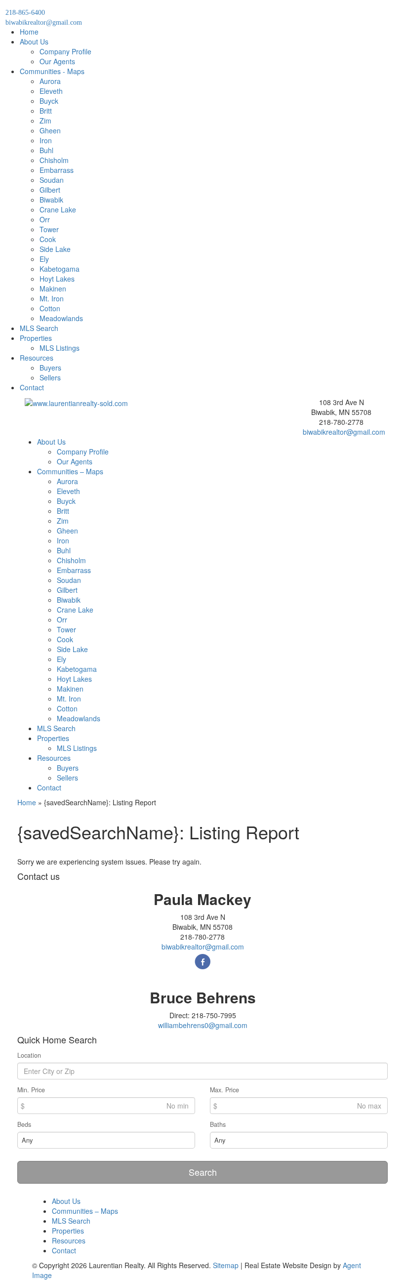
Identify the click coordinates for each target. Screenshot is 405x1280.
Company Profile (65, 51)
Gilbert (50, 190)
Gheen (50, 130)
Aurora (50, 81)
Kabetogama (60, 269)
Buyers (50, 367)
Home (29, 32)
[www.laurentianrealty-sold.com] (76, 402)
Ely (44, 259)
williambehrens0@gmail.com (202, 1025)
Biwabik (51, 200)
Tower (49, 229)
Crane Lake (58, 209)
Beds (24, 1124)
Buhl (46, 150)
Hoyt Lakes (57, 279)
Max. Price (224, 1089)
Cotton (50, 308)
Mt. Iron (52, 298)
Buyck (49, 101)
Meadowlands (61, 318)
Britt (46, 111)
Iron (46, 140)
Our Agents (57, 61)
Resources (36, 358)
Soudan (52, 180)
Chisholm (54, 160)
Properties (36, 338)
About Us (34, 41)
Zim (45, 120)
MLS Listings (60, 348)
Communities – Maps (70, 471)
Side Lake (55, 249)
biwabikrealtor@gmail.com (344, 432)
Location (29, 1055)
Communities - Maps (52, 71)
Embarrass (57, 170)
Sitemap (226, 1265)
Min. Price (31, 1089)
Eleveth (51, 91)
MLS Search (39, 328)
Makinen (53, 288)
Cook (48, 239)
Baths (218, 1124)
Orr (45, 219)
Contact (32, 387)
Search (203, 1171)
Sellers (50, 377)
